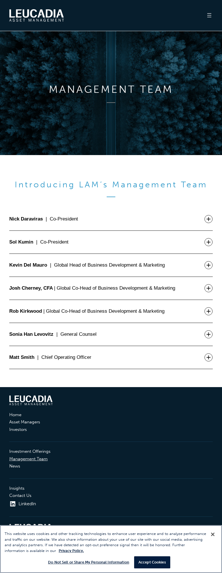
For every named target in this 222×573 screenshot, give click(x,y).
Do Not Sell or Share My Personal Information (88, 562)
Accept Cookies (152, 562)
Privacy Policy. (71, 551)
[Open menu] (209, 15)
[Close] (212, 534)
